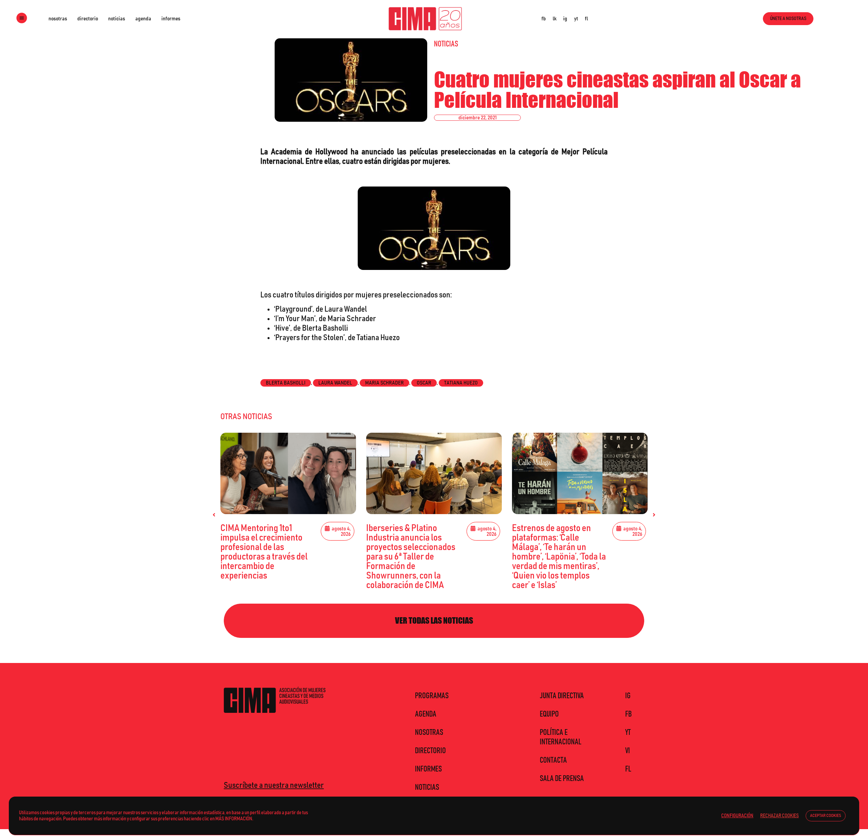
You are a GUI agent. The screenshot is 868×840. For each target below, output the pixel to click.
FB (628, 714)
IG (628, 696)
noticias (116, 18)
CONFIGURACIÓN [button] (737, 815)
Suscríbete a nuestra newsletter (274, 785)
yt (576, 18)
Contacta (553, 760)
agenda (143, 18)
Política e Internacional (560, 737)
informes (170, 18)
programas (432, 696)
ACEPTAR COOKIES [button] (825, 816)
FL (628, 769)
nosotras (57, 18)
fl (586, 18)
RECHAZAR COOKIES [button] (779, 815)
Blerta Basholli (285, 383)
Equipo (549, 714)
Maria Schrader (384, 383)
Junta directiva (562, 696)
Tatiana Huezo (461, 383)
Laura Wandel (335, 383)
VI (627, 751)
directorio (87, 18)
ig (565, 18)
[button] (214, 514)
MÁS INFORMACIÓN (233, 818)
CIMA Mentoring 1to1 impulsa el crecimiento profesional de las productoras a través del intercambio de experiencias (264, 552)
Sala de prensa (562, 779)
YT (628, 732)
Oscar (424, 383)
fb (543, 18)
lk (554, 18)
